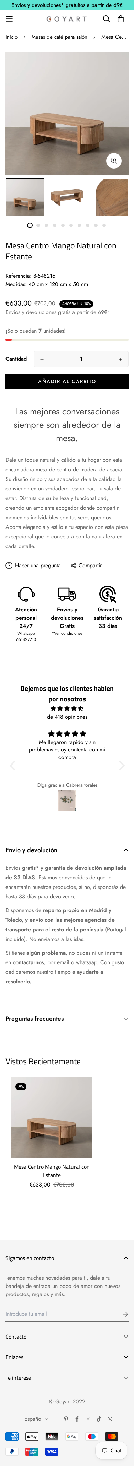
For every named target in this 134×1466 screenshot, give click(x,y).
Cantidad (16, 359)
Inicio (11, 37)
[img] (67, 708)
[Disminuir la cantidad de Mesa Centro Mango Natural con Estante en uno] (42, 359)
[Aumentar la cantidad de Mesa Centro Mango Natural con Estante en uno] (120, 359)
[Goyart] (67, 19)
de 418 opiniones (67, 717)
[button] (14, 765)
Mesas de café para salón (59, 37)
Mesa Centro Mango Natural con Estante (52, 1171)
